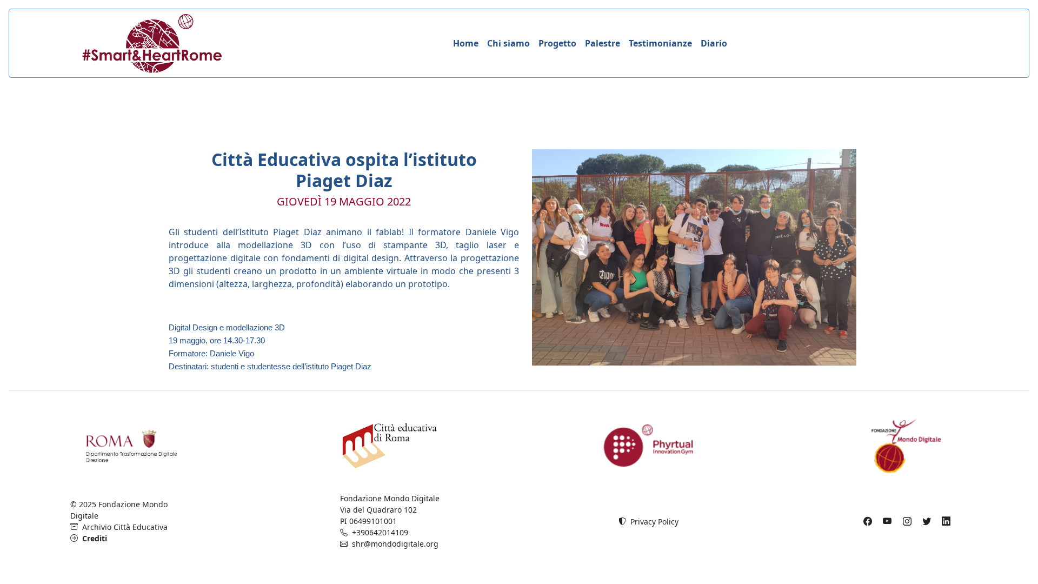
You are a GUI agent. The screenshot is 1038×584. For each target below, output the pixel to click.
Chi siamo (508, 43)
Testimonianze (660, 43)
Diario (714, 43)
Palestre (602, 43)
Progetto (557, 43)
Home (465, 43)
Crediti (92, 538)
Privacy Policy (652, 521)
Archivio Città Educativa (123, 527)
